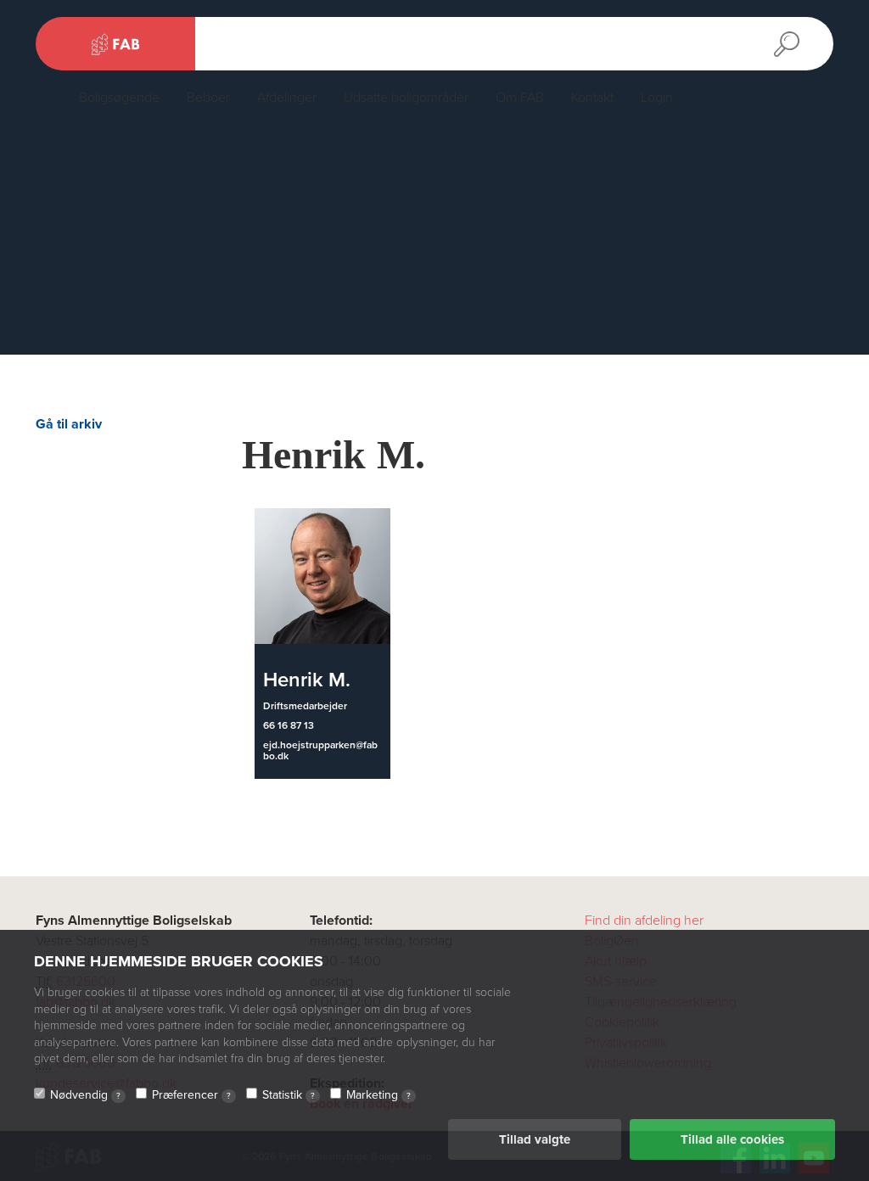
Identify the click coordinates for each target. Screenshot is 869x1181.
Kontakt (592, 97)
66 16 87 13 (288, 725)
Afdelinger (287, 97)
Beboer (208, 97)
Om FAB (520, 97)
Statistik (288, 1095)
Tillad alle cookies (732, 1139)
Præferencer (191, 1095)
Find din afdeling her (644, 920)
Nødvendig (85, 1095)
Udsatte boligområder (406, 97)
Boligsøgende (119, 97)
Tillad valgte (534, 1139)
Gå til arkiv (69, 424)
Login (657, 97)
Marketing (378, 1095)
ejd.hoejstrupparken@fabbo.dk (320, 750)
